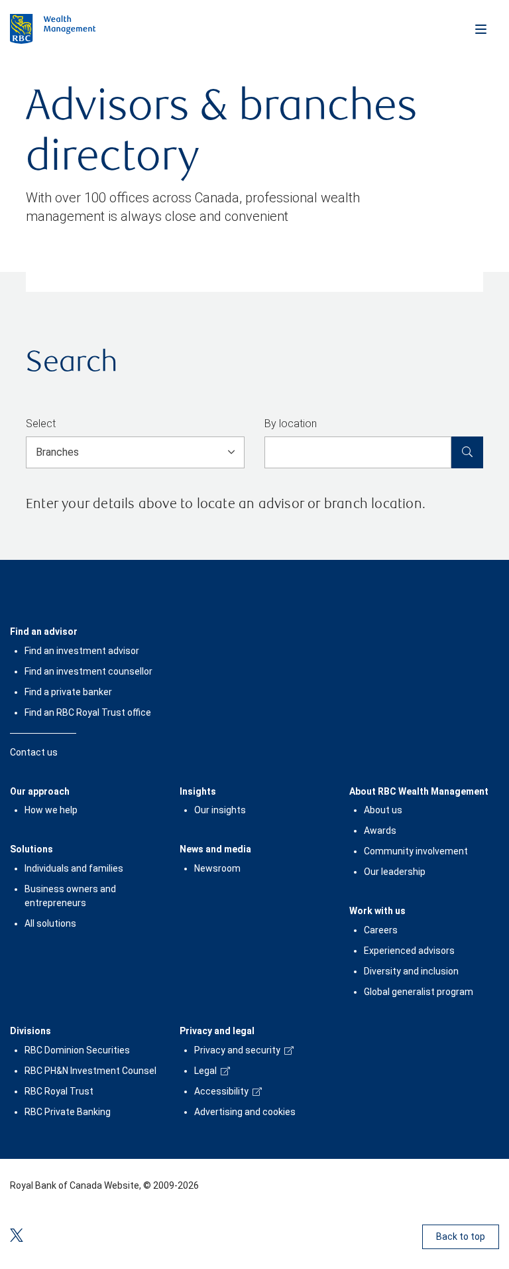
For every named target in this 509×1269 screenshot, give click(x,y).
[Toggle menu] (480, 28)
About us (383, 810)
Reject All (244, 1191)
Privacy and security (237, 1050)
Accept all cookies (244, 1232)
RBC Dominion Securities (77, 1050)
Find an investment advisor (82, 650)
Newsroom (217, 868)
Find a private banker (68, 692)
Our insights (220, 810)
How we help (51, 810)
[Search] (467, 452)
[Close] (483, 1079)
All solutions (50, 923)
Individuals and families (74, 868)
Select (41, 423)
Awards (380, 830)
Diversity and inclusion (411, 971)
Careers (381, 930)
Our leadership (394, 871)
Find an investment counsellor (88, 671)
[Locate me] (326, 425)
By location (290, 423)
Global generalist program (418, 991)
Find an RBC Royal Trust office (88, 712)
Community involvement (416, 851)
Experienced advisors (409, 950)
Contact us (34, 752)
